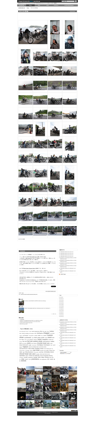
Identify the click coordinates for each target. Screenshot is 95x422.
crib (23, 294)
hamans (35, 339)
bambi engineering (35, 331)
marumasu (34, 345)
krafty (51, 343)
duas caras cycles (39, 337)
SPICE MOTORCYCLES (45, 354)
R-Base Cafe (52, 350)
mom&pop (40, 345)
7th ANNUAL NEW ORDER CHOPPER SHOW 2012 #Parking (35, 300)
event (25, 294)
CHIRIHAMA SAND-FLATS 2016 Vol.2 (66, 254)
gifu (28, 339)
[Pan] (70, 56)
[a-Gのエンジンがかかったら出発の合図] (26, 216)
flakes (23, 339)
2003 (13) (62, 316)
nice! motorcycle (47, 348)
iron (20, 343)
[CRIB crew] (40, 201)
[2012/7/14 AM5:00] (33, 34)
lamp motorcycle (23, 345)
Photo (28, 7)
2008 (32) (62, 309)
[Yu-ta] (55, 216)
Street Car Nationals (34, 355)
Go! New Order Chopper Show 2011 (26, 322)
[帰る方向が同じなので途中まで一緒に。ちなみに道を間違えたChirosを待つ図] (70, 201)
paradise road (43, 350)
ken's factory (34, 343)
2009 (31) (62, 307)
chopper (22, 294)
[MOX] (25, 56)
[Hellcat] (26, 85)
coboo (20, 335)
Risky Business (29, 352)
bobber (52, 331)
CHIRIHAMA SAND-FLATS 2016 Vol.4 (66, 251)
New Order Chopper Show (29, 268)
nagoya (25, 347)
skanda (37, 354)
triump (47, 357)
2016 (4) (61, 297)
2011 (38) (61, 304)
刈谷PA (51, 359)
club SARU (52, 333)
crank (39, 335)
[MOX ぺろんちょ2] (26, 114)
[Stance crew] (40, 143)
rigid (23, 352)
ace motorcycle (22, 331)
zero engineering (42, 359)
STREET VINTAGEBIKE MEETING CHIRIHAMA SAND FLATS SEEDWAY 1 (37, 308)
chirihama (40, 333)
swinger (35, 357)
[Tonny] (55, 27)
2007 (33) (62, 310)
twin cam (51, 357)
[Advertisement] (41, 16)
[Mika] (69, 187)
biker (48, 331)
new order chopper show (30, 294)
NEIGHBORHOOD (23, 348)
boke (20, 333)
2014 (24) (62, 300)
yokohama (35, 359)
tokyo (42, 357)
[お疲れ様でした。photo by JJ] (70, 230)
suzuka (26, 357)
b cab (30, 331)
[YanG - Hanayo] (26, 172)
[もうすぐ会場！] (70, 114)
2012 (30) (62, 303)
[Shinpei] (40, 172)
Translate (68, 353)
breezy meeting (25, 333)
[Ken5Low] (69, 27)
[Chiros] (55, 172)
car (35, 333)
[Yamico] (55, 201)
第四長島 (23, 361)
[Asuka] (69, 172)
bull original (31, 333)
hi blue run (50, 339)
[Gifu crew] (69, 143)
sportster (22, 355)
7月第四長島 (22, 319)
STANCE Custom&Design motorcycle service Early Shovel (30, 321)
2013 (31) (62, 301)
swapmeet (30, 357)
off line (31, 350)
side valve (32, 354)
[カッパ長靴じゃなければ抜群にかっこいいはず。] (40, 114)
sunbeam (21, 357)
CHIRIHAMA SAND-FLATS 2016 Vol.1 (66, 256)
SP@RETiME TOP (21, 7)
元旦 (48, 359)
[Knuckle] (40, 56)
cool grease (31, 335)
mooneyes (46, 345)
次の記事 (21, 306)
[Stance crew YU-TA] (26, 143)
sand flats (41, 352)
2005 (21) (62, 313)
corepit (35, 335)
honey (20, 341)
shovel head (23, 354)
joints (29, 343)
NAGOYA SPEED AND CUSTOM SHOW (37, 346)
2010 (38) (62, 306)
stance (35, 294)
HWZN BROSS (46, 341)
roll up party (36, 352)
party (47, 350)
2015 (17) (62, 298)
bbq (41, 331)
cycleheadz (27, 337)
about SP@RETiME (47, 413)
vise (36, 294)
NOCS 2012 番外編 (23, 11)
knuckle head (41, 343)
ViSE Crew (34, 256)
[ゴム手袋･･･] (55, 114)
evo (53, 337)
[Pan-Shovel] (55, 56)
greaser (31, 339)
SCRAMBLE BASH (49, 352)
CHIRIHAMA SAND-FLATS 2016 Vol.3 (66, 253)
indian (52, 341)
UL (20, 359)
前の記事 (21, 299)
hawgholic (45, 339)
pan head (36, 350)
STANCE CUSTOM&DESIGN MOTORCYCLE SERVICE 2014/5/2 (31, 320)
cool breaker (25, 335)
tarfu (39, 357)
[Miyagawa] (55, 41)
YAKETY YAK (28, 359)
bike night (44, 331)
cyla (33, 337)
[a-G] (55, 187)
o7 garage (27, 350)
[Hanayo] (26, 230)
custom (44, 335)
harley (40, 339)
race (20, 352)
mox (51, 345)
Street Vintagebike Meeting (46, 355)
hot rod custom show (34, 341)
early (46, 337)
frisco (26, 339)
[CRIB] (26, 201)
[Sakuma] (55, 143)
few (20, 339)
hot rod (25, 341)
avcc (27, 331)
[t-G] (69, 41)
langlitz (29, 345)
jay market (24, 343)
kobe (48, 343)
